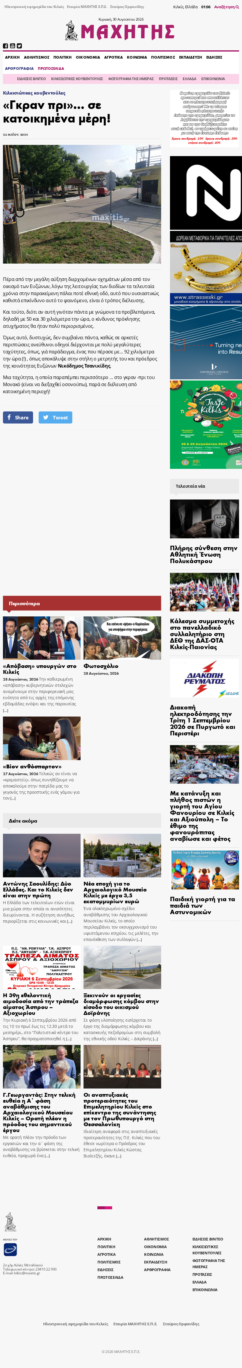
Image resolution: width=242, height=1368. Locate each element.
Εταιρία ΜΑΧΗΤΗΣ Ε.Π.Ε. (87, 6)
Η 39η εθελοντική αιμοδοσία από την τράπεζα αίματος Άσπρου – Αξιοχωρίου (40, 1003)
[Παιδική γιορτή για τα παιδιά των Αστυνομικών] (204, 870)
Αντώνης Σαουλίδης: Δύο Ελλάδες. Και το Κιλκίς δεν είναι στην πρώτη (38, 889)
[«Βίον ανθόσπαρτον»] (42, 738)
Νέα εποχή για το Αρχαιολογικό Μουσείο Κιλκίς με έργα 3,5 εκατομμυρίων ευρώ (115, 892)
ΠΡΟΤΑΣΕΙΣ (168, 78)
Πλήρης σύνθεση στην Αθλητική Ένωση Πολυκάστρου (204, 554)
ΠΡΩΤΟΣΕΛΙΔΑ (51, 68)
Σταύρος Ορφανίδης (127, 6)
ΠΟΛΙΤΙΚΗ (62, 57)
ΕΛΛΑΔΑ (189, 78)
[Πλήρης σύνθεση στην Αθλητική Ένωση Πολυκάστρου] (204, 518)
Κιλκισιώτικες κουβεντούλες (34, 92)
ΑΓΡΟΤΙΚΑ (113, 57)
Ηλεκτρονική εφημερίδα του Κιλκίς (34, 6)
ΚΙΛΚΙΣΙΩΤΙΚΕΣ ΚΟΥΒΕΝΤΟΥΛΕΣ (77, 78)
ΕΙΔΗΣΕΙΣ (214, 57)
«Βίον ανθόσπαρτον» (32, 766)
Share (22, 417)
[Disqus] (82, 512)
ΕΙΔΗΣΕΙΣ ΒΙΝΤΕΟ (31, 78)
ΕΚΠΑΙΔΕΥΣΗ (190, 57)
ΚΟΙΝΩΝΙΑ (137, 57)
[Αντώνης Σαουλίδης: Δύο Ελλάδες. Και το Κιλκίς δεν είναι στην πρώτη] (42, 855)
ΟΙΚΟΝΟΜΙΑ (88, 57)
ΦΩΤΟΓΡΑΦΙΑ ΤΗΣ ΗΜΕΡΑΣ (130, 78)
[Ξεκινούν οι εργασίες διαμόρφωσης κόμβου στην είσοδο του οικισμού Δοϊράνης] (122, 967)
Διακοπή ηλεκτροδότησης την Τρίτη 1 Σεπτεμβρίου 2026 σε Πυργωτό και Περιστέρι (202, 719)
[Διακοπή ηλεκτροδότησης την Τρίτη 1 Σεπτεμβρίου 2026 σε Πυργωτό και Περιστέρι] (204, 678)
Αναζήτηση (225, 6)
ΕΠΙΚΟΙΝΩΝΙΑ (213, 78)
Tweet (60, 417)
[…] (5, 710)
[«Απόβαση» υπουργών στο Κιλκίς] (42, 638)
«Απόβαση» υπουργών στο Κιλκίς (39, 668)
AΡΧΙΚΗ (12, 57)
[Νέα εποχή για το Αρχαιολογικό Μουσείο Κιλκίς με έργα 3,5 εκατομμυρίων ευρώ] (122, 855)
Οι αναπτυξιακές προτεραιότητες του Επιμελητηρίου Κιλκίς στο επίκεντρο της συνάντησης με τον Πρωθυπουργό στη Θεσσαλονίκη (120, 1109)
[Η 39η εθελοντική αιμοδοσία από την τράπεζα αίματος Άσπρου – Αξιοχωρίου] (42, 967)
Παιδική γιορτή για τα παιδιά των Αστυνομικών (202, 905)
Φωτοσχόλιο (101, 665)
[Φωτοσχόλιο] (122, 638)
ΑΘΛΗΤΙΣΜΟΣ (36, 57)
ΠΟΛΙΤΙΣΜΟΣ (163, 57)
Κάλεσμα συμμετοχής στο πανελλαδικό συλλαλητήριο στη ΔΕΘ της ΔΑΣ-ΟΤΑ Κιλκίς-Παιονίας (202, 633)
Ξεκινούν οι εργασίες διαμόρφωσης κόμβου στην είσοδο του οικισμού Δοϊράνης (121, 1003)
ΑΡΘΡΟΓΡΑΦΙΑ (19, 68)
